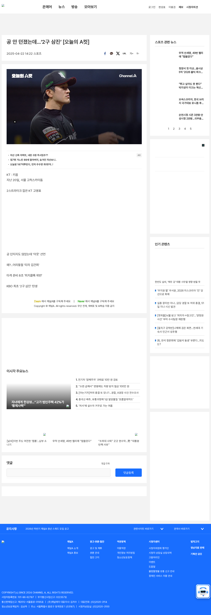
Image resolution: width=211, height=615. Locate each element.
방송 (74, 7)
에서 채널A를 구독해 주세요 (52, 301)
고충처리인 (154, 557)
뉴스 (62, 7)
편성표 (162, 7)
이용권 (172, 7)
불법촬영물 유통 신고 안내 (161, 571)
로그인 (152, 7)
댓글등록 (128, 472)
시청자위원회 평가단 (159, 548)
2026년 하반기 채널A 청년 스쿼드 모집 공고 (47, 528)
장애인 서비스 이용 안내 (160, 575)
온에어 (47, 7)
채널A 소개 (72, 548)
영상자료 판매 (197, 547)
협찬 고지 (94, 557)
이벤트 (152, 562)
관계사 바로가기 (182, 528)
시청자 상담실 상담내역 (160, 552)
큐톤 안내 (94, 552)
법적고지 (195, 541)
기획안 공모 (196, 554)
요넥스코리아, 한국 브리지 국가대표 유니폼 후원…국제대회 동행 (191, 103)
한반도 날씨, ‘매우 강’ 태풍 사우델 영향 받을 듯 (177, 281)
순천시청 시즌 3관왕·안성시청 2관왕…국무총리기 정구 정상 (191, 118)
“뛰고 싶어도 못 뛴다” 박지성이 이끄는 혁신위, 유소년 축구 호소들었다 (191, 87)
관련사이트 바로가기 (143, 528)
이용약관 (121, 548)
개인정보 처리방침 (126, 552)
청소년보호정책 (124, 557)
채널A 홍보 (72, 552)
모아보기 (90, 7)
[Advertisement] (179, 466)
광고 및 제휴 (96, 548)
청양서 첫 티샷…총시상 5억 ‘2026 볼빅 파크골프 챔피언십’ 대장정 (191, 72)
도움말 (152, 566)
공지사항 (11, 528)
